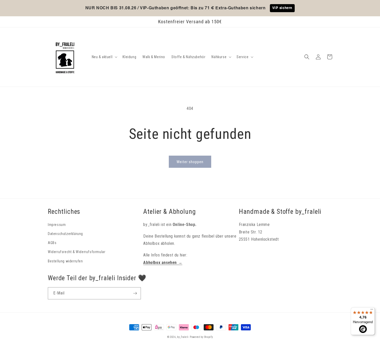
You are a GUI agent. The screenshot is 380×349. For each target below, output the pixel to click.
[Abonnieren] (135, 293)
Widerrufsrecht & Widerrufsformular (76, 252)
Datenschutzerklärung (65, 234)
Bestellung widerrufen (65, 261)
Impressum (57, 225)
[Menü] (372, 310)
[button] (104, 56)
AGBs (52, 243)
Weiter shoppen (190, 162)
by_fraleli (183, 337)
